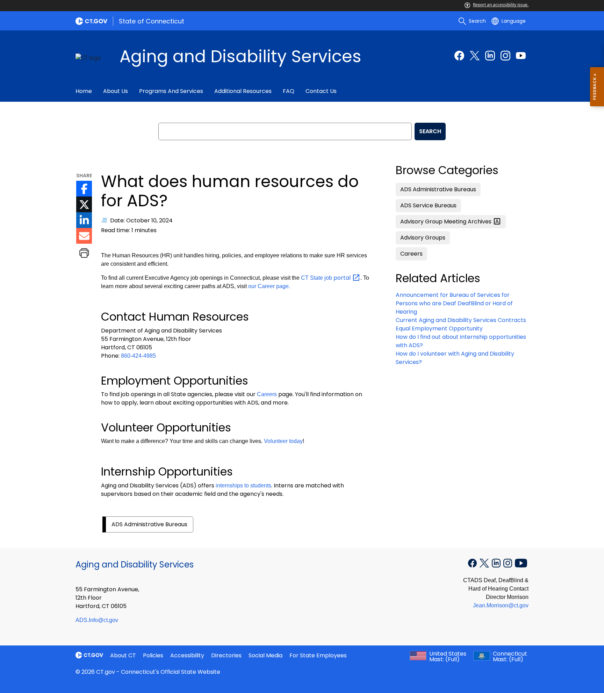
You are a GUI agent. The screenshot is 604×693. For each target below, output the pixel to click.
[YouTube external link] (521, 562)
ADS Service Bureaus (428, 205)
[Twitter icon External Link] (84, 204)
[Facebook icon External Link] (84, 189)
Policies (153, 655)
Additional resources (243, 91)
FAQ (288, 91)
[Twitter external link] (475, 55)
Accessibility (187, 655)
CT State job (326, 278)
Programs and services (171, 91)
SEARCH (430, 131)
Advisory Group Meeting (446, 221)
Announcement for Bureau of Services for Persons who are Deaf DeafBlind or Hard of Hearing (454, 303)
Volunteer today (283, 441)
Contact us (321, 91)
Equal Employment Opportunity (439, 328)
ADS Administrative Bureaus (149, 524)
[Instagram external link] (505, 55)
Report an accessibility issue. (500, 5)
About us (115, 91)
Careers (267, 394)
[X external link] (485, 562)
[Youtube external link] (521, 55)
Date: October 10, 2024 (141, 220)
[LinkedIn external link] (490, 55)
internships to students (243, 485)
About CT (123, 655)
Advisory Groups (422, 238)
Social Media (265, 655)
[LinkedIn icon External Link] (84, 220)
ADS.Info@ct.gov (97, 620)
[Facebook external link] (459, 55)
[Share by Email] (84, 236)
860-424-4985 (138, 356)
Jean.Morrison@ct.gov (500, 605)
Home (84, 91)
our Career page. (269, 286)
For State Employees (318, 655)
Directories (226, 655)
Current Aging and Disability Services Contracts (461, 320)
